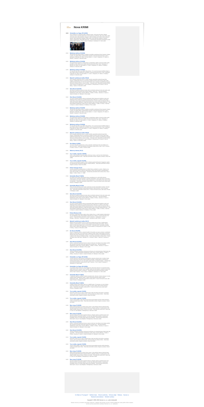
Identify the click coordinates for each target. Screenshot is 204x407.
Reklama (120, 395)
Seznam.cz (126, 395)
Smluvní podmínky (103, 395)
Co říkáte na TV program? (81, 395)
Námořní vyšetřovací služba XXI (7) (79, 221)
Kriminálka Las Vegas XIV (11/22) (78, 257)
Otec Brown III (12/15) (76, 97)
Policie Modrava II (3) (75, 213)
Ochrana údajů (112, 395)
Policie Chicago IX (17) (76, 167)
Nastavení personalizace (97, 396)
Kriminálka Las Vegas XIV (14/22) (79, 33)
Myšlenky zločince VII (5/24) (77, 69)
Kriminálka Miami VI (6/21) (77, 176)
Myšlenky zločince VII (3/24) (77, 53)
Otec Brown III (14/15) (76, 250)
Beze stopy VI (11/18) (75, 313)
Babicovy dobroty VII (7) (76, 150)
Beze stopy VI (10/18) (75, 305)
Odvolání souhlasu (109, 396)
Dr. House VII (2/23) (75, 230)
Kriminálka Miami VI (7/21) (77, 185)
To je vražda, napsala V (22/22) (78, 153)
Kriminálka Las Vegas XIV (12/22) (79, 266)
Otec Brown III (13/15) (76, 241)
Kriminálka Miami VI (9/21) (77, 283)
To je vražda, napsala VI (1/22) (78, 160)
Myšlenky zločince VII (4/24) (77, 61)
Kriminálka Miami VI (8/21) (77, 274)
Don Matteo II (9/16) (75, 143)
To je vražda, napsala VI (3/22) (78, 298)
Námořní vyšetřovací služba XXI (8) (79, 78)
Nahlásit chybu (93, 395)
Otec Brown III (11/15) (75, 88)
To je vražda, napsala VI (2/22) (78, 291)
